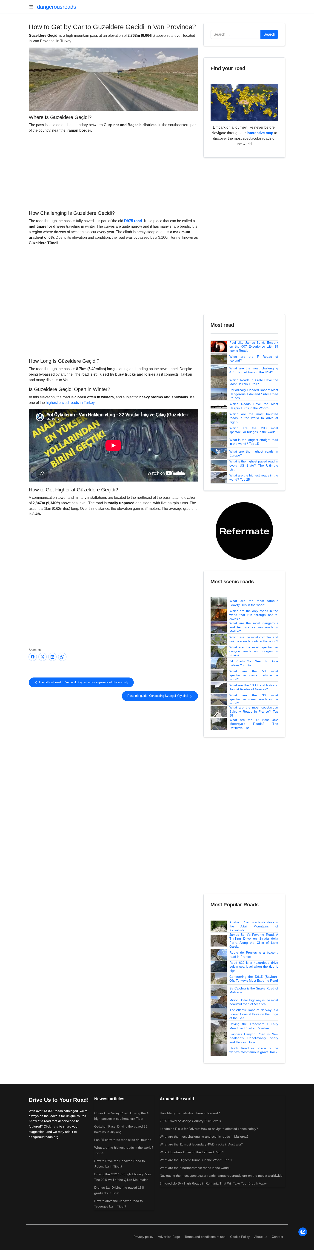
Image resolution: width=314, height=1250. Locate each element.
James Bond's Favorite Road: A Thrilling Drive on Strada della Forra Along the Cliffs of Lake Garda (253, 941)
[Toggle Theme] (302, 1231)
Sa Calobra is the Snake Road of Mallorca (253, 990)
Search (269, 34)
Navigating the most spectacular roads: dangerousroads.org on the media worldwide (221, 1175)
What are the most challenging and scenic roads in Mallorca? (204, 1136)
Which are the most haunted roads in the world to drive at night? (253, 418)
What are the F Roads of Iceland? (253, 359)
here (54, 1126)
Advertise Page (169, 1237)
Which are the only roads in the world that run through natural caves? (253, 615)
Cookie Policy (240, 1237)
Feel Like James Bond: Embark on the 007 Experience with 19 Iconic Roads (253, 346)
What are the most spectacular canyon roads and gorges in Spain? (253, 651)
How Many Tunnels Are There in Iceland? (190, 1113)
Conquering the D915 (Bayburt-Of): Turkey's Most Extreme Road (253, 979)
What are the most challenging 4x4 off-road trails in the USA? (253, 370)
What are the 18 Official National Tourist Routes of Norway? (253, 687)
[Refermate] (244, 531)
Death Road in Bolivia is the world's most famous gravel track (253, 1050)
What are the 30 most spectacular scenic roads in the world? (253, 699)
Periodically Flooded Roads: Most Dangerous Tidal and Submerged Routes (253, 394)
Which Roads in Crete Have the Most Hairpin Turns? (253, 382)
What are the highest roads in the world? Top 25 (253, 477)
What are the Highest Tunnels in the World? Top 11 (197, 1160)
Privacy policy (143, 1237)
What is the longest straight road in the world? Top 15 (253, 442)
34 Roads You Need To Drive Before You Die (253, 663)
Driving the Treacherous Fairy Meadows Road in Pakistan (253, 1026)
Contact (277, 1237)
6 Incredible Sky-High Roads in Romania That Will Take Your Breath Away (213, 1183)
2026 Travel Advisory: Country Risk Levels (190, 1121)
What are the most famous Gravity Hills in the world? (253, 603)
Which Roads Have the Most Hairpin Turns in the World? (253, 406)
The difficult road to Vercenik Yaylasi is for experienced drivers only (83, 682)
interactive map (260, 133)
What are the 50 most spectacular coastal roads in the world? (253, 675)
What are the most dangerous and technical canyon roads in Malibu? (253, 627)
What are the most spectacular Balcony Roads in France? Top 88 (253, 711)
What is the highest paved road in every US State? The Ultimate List (253, 465)
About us (260, 1237)
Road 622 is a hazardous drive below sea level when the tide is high (253, 966)
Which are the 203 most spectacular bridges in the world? (253, 430)
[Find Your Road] (244, 102)
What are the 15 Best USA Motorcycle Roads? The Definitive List (253, 724)
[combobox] (236, 34)
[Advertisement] (113, 171)
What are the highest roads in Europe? (253, 453)
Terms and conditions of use (205, 1237)
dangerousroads (56, 7)
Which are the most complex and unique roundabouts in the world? (253, 639)
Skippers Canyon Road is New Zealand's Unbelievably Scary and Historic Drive (253, 1038)
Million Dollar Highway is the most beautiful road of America (253, 1002)
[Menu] (33, 7)
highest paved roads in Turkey (70, 403)
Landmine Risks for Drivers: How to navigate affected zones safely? (209, 1129)
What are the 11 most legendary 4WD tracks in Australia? (201, 1144)
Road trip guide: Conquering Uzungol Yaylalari (158, 695)
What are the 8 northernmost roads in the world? (195, 1168)
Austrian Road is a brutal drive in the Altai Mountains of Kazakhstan (253, 926)
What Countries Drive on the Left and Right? (192, 1152)
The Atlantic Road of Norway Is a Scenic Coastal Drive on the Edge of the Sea (253, 1014)
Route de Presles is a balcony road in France (253, 954)
